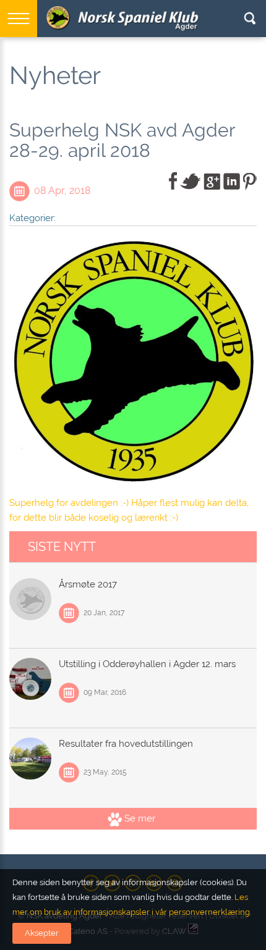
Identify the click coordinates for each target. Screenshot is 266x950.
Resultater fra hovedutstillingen (126, 743)
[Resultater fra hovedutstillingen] (30, 759)
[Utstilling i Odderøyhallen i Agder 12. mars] (30, 679)
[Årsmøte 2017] (30, 599)
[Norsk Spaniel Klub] (123, 18)
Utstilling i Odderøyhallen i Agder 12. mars (147, 664)
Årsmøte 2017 (88, 584)
